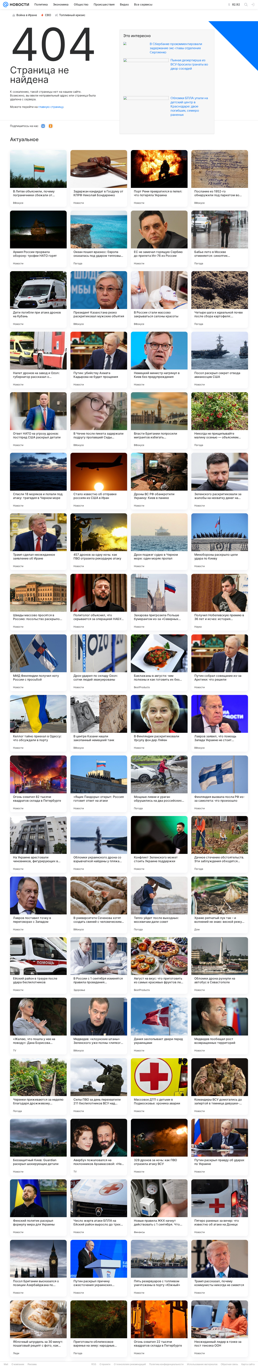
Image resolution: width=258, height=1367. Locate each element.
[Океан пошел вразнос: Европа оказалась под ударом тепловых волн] (98, 239)
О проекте (105, 1364)
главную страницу (50, 107)
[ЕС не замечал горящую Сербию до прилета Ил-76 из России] (159, 239)
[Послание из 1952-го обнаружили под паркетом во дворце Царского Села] (219, 178)
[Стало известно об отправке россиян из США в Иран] (98, 481)
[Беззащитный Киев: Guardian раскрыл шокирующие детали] (38, 1147)
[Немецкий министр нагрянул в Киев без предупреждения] (159, 360)
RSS (93, 1364)
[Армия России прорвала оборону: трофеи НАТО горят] (38, 239)
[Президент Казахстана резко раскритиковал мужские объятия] (98, 299)
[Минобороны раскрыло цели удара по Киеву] (219, 541)
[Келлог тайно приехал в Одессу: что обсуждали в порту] (38, 723)
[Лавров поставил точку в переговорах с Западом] (38, 905)
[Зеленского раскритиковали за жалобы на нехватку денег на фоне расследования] (219, 481)
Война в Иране (26, 15)
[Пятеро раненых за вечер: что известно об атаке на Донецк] (219, 1207)
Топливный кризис (72, 15)
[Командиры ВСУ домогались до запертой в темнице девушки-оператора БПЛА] (219, 1086)
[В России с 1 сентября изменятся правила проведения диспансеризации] (98, 965)
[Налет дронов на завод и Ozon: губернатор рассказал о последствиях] (38, 360)
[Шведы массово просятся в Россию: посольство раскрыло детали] (38, 602)
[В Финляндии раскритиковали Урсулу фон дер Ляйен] (159, 723)
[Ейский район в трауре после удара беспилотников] (38, 965)
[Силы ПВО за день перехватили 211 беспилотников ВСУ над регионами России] (98, 1086)
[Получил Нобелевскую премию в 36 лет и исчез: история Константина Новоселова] (219, 602)
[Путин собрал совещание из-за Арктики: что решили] (219, 662)
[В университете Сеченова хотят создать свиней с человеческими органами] (98, 905)
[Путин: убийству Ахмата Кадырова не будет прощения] (98, 360)
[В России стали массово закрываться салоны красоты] (159, 299)
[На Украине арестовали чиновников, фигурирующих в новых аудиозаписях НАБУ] (38, 844)
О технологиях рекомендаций (130, 1364)
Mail (6, 1364)
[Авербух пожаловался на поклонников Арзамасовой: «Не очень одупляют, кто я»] (98, 1147)
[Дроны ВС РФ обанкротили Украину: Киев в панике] (159, 481)
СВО (48, 15)
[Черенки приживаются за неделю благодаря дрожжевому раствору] (38, 1086)
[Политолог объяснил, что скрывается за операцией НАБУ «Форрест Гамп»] (98, 602)
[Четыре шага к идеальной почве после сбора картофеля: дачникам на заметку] (219, 299)
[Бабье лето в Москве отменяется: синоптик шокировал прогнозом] (219, 239)
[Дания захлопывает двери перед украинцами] (159, 1026)
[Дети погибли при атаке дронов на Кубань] (38, 299)
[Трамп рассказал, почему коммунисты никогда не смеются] (219, 1268)
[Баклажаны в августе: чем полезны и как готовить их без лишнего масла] (159, 662)
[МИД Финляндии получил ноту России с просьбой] (38, 662)
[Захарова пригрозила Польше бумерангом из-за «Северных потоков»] (159, 602)
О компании (18, 1364)
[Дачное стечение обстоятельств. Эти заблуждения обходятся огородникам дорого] (219, 844)
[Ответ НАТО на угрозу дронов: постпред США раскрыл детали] (38, 420)
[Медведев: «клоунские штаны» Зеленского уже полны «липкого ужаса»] (98, 1026)
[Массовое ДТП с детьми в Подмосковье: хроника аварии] (159, 1086)
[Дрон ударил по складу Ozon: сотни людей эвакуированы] (98, 662)
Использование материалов (202, 1364)
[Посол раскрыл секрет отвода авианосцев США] (219, 360)
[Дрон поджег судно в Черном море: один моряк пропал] (159, 541)
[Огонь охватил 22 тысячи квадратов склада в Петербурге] (159, 1328)
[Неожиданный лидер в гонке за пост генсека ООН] (219, 1328)
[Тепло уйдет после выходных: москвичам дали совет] (159, 905)
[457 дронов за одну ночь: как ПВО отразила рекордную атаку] (98, 541)
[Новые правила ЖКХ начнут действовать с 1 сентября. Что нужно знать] (159, 1207)
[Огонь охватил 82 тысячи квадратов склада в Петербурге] (38, 783)
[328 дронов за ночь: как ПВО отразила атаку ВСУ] (159, 1147)
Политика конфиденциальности (166, 1364)
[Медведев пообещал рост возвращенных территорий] (219, 1026)
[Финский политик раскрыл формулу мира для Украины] (38, 1207)
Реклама (32, 1364)
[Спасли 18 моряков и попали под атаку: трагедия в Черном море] (38, 481)
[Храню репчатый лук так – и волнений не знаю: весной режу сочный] (219, 905)
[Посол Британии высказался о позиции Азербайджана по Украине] (38, 1268)
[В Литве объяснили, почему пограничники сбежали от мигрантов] (38, 178)
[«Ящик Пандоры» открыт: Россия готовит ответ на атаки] (98, 783)
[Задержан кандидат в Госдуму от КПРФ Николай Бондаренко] (98, 178)
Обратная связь (229, 1364)
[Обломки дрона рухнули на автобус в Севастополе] (219, 965)
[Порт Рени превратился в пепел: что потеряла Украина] (159, 178)
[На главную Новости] (18, 4)
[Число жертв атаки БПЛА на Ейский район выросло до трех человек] (98, 1207)
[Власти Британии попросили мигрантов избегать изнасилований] (159, 420)
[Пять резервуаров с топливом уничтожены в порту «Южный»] (159, 1268)
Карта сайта (248, 1364)
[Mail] (5, 4)
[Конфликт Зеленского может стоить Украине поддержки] (159, 844)
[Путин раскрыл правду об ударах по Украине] (219, 1147)
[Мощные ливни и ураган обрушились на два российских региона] (159, 783)
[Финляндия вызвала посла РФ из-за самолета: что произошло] (219, 783)
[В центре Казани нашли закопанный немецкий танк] (98, 723)
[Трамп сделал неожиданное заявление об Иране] (38, 541)
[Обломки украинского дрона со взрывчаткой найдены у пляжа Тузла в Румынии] (98, 844)
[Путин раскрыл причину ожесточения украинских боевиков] (98, 1268)
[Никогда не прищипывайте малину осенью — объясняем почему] (219, 420)
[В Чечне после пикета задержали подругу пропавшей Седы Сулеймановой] (98, 420)
